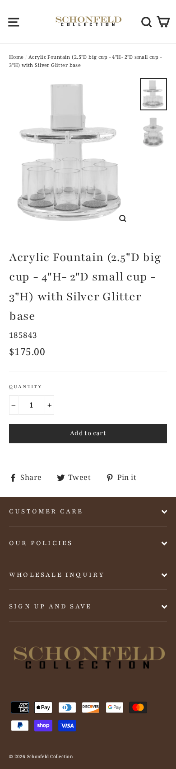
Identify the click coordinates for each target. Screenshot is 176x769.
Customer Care (46, 511)
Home (16, 56)
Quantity (25, 386)
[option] (72, 154)
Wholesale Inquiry (57, 574)
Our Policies (41, 543)
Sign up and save (50, 606)
